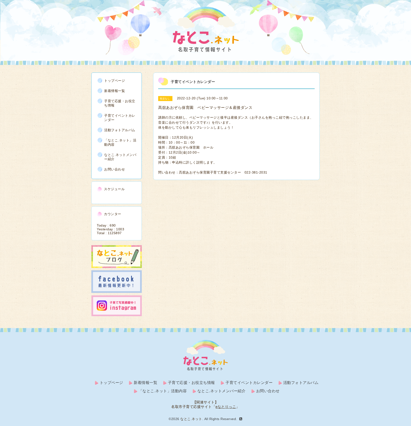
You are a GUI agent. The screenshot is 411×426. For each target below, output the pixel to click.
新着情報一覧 (114, 91)
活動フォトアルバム (119, 130)
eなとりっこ (225, 407)
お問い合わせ (114, 169)
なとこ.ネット (191, 419)
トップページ (114, 80)
